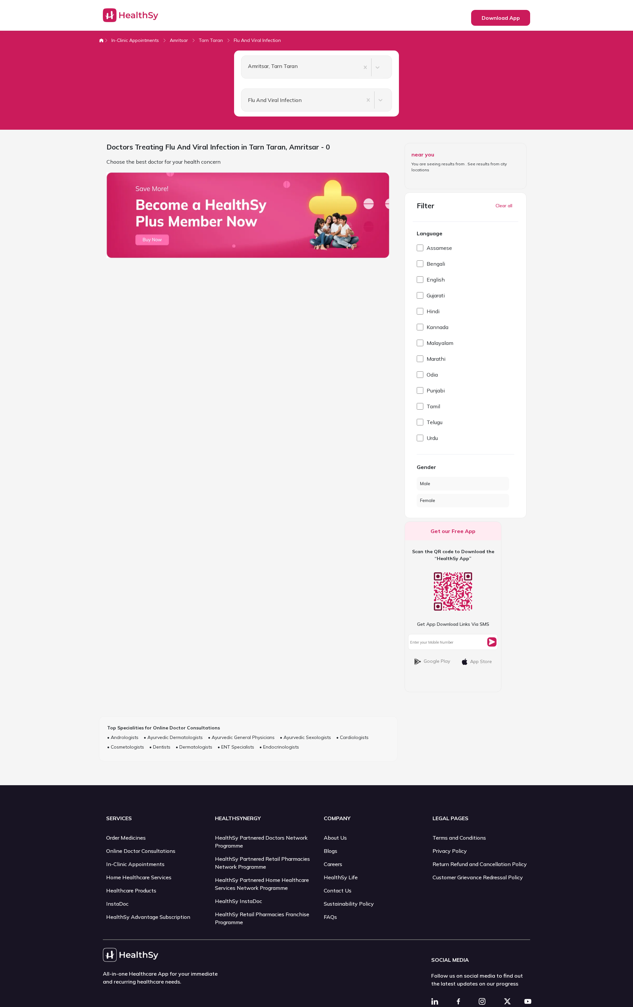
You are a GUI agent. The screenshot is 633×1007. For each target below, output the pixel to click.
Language (429, 233)
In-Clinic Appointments (135, 40)
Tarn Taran (211, 40)
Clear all (504, 206)
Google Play (437, 661)
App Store (481, 661)
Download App (501, 18)
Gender (426, 467)
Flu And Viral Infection (257, 40)
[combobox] (245, 67)
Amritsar (179, 40)
